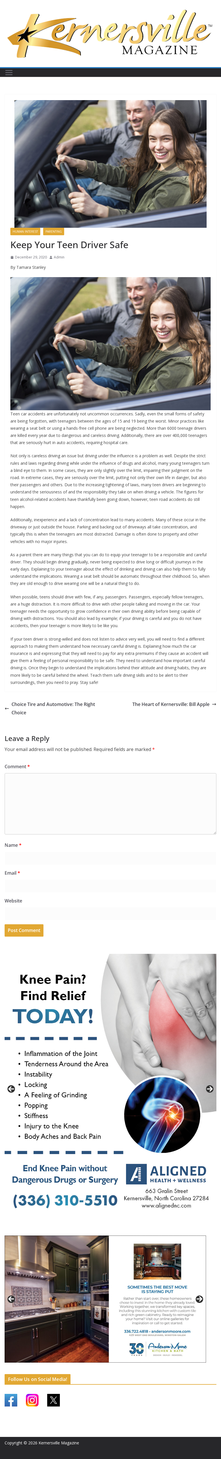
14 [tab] (145, 1369)
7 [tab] (98, 1368)
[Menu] (9, 72)
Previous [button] (11, 1089)
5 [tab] (85, 1368)
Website (13, 901)
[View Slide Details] (110, 1089)
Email (12, 873)
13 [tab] (138, 1369)
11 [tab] (125, 1369)
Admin (59, 257)
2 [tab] (107, 1230)
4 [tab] (120, 1230)
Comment (17, 766)
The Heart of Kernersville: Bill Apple (170, 704)
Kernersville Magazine (59, 1443)
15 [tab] (151, 1369)
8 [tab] (105, 1368)
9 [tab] (112, 1368)
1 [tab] (100, 1230)
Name (13, 845)
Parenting (53, 231)
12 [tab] (132, 1369)
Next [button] (210, 1089)
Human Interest (25, 231)
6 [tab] (92, 1368)
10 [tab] (118, 1369)
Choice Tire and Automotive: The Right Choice (53, 708)
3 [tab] (113, 1230)
